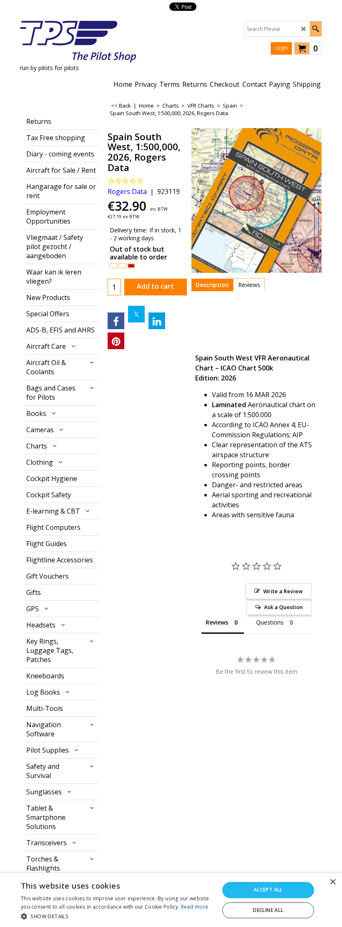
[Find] (315, 28)
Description (212, 285)
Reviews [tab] (217, 622)
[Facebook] (116, 320)
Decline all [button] (268, 910)
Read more (195, 906)
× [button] (332, 882)
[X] (136, 314)
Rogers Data (127, 191)
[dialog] (171, 900)
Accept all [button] (268, 889)
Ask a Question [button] (283, 607)
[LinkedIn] (156, 320)
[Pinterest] (116, 341)
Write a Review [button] (283, 591)
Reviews (249, 285)
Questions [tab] (270, 622)
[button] (117, 916)
